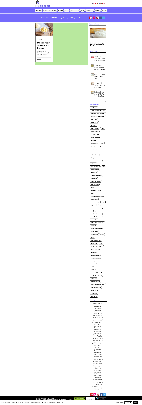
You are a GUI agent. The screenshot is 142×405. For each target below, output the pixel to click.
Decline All (128, 402)
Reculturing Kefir (95, 281)
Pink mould (94, 278)
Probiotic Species (95, 166)
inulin (92, 237)
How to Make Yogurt (96, 275)
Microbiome (94, 172)
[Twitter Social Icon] (103, 18)
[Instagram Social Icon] (94, 18)
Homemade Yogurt (96, 258)
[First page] (90, 101)
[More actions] (51, 39)
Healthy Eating (95, 184)
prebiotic (97, 211)
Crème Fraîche (94, 216)
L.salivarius (94, 178)
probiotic (93, 187)
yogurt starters (95, 169)
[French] (100, 3)
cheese (102, 234)
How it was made (95, 137)
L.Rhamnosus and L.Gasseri (98, 196)
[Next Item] (104, 33)
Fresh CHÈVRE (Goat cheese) (98, 284)
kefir (102, 216)
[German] (95, 3)
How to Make (94, 122)
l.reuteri (93, 193)
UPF (92, 211)
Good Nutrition (95, 128)
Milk (101, 243)
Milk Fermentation (96, 255)
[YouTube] (90, 18)
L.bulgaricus (94, 158)
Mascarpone (94, 243)
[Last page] (105, 101)
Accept (135, 402)
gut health (93, 146)
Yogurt (103, 128)
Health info (94, 119)
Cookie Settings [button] (119, 402)
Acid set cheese (95, 155)
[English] (93, 3)
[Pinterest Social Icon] (97, 18)
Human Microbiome (96, 160)
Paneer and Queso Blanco (97, 273)
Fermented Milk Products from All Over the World (98, 113)
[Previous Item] (92, 33)
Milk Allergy (94, 252)
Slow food (93, 225)
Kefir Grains (94, 296)
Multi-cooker (94, 267)
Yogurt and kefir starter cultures (98, 205)
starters (103, 155)
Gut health (93, 125)
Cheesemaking (94, 143)
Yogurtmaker (94, 234)
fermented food (95, 134)
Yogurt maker (94, 231)
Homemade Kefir (95, 249)
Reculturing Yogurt (96, 287)
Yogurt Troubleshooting (97, 228)
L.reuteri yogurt (95, 149)
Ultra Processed (95, 202)
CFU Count (93, 140)
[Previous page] (94, 101)
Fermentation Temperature (98, 264)
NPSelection (94, 107)
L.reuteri (93, 152)
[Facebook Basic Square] (100, 18)
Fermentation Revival (96, 175)
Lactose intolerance (96, 240)
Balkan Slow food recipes (97, 222)
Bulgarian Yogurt (95, 131)
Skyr (103, 166)
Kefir (102, 143)
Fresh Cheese (94, 199)
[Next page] (102, 101)
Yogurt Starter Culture (97, 246)
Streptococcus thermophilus (98, 208)
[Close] (140, 402)
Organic (101, 146)
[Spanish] (97, 3)
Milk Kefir (93, 261)
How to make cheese (96, 214)
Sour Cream (94, 293)
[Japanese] (104, 3)
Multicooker (94, 270)
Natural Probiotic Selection (98, 110)
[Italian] (102, 3)
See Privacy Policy (59, 402)
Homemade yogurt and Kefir (98, 116)
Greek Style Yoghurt (96, 190)
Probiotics (93, 163)
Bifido (103, 202)
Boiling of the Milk (96, 181)
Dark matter (94, 219)
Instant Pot (94, 290)
